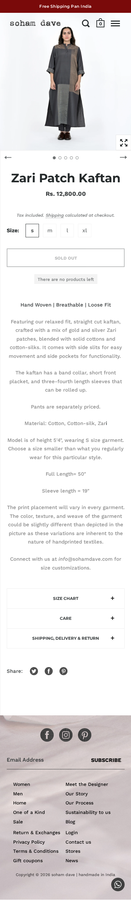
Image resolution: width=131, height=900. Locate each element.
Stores (73, 851)
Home (19, 802)
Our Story (77, 793)
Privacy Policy (29, 842)
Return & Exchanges (36, 832)
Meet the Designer (87, 784)
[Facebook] (44, 732)
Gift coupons (28, 860)
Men (18, 793)
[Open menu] (115, 23)
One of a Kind (29, 812)
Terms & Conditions (35, 851)
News (72, 860)
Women (21, 784)
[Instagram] (63, 732)
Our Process (79, 802)
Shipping (55, 215)
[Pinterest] (82, 732)
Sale (18, 821)
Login (72, 832)
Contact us (78, 842)
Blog (70, 821)
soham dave (63, 874)
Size (12, 230)
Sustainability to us (88, 812)
